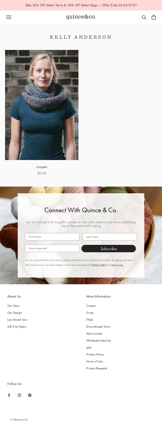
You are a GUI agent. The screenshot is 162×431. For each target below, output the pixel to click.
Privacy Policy (99, 265)
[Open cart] (154, 17)
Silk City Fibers (16, 326)
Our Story (13, 306)
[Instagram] (19, 395)
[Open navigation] (8, 17)
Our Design (14, 313)
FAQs (89, 320)
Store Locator (94, 333)
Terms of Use (94, 361)
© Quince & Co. (19, 420)
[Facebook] (9, 395)
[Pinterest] (29, 395)
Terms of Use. (117, 265)
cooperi (41, 166)
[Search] (144, 17)
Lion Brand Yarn (17, 320)
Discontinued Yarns (98, 326)
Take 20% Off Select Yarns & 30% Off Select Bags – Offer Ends (72, 5)
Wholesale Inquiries (98, 340)
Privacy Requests (96, 368)
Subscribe (109, 248)
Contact (91, 306)
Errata (90, 313)
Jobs (89, 347)
